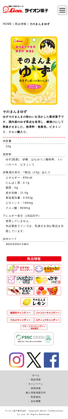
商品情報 (21, 24)
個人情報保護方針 (36, 392)
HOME (7, 24)
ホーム (36, 375)
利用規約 (36, 397)
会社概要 (36, 401)
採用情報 (36, 388)
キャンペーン (35, 383)
